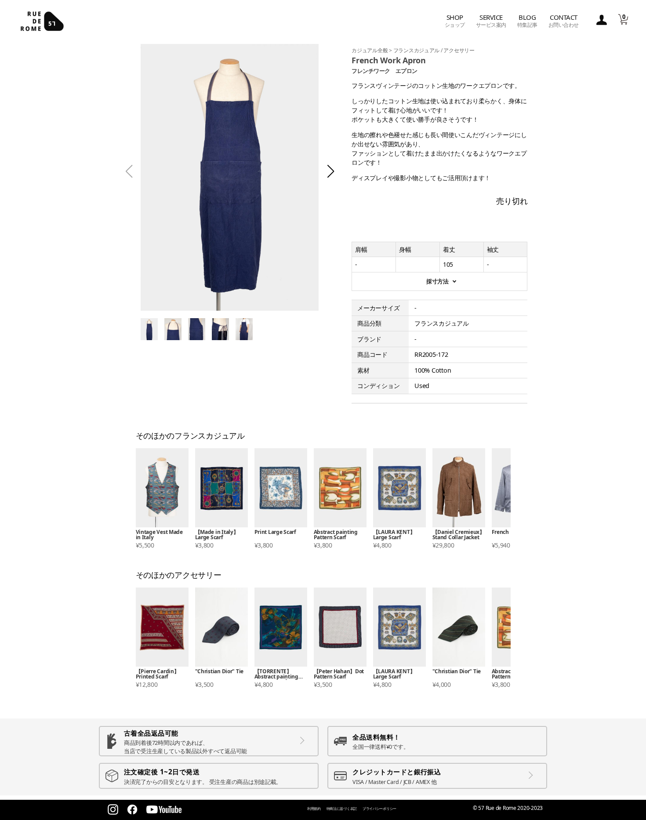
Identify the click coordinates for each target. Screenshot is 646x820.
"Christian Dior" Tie (219, 672)
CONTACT (563, 21)
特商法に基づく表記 (342, 808)
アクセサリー (458, 50)
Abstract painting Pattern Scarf (336, 535)
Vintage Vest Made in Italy (159, 535)
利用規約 (314, 808)
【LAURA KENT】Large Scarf (394, 535)
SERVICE (491, 21)
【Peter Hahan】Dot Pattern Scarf (339, 674)
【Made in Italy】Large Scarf (217, 535)
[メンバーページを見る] (601, 20)
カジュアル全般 (370, 50)
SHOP (455, 21)
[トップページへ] (42, 21)
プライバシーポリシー (379, 808)
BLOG (527, 21)
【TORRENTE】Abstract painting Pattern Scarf (276, 674)
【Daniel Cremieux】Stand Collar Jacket (458, 535)
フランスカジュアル (417, 50)
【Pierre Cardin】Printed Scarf (157, 674)
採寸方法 (437, 281)
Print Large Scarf (275, 533)
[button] (331, 171)
